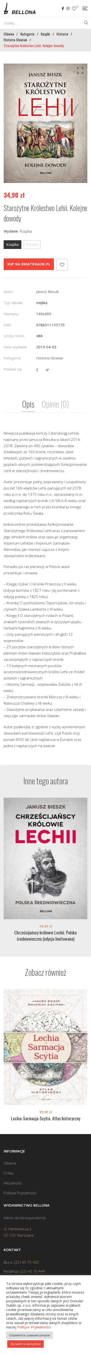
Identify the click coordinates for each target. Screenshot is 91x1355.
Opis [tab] (28, 404)
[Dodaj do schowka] (62, 264)
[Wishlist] (74, 8)
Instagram (67, 8)
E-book (32, 244)
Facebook (63, 8)
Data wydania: (15, 346)
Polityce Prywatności (33, 1327)
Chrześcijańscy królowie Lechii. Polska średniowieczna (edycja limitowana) (45, 935)
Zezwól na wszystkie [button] (25, 1344)
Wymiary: (11, 313)
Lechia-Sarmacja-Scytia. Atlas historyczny (45, 1118)
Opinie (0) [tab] (55, 404)
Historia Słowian (49, 358)
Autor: (9, 291)
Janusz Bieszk (47, 291)
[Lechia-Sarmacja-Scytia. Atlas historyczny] (45, 1047)
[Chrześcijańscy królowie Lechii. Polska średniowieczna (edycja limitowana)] (45, 858)
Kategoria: (12, 358)
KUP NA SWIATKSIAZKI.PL (28, 264)
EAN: (7, 324)
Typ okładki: (13, 302)
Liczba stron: (14, 335)
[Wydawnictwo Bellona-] (19, 8)
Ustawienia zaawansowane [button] (29, 1335)
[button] (79, 71)
